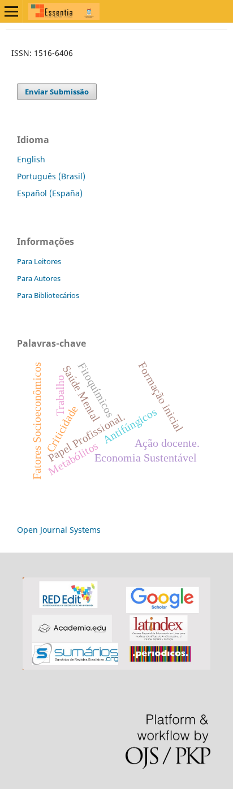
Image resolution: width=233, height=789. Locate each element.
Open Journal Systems (59, 529)
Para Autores (39, 278)
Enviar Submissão (57, 92)
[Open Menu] (11, 11)
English (31, 159)
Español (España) (50, 193)
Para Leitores (39, 261)
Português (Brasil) (51, 176)
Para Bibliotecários (48, 295)
